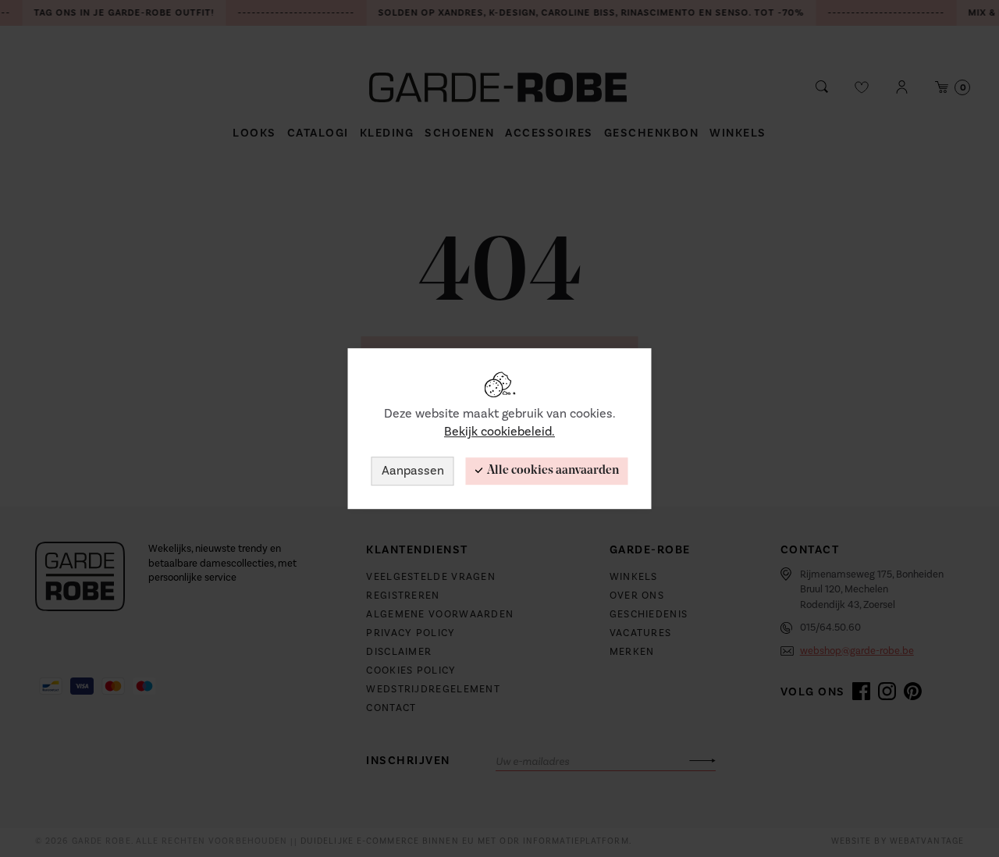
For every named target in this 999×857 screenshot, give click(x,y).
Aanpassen (413, 470)
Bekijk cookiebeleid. (499, 431)
